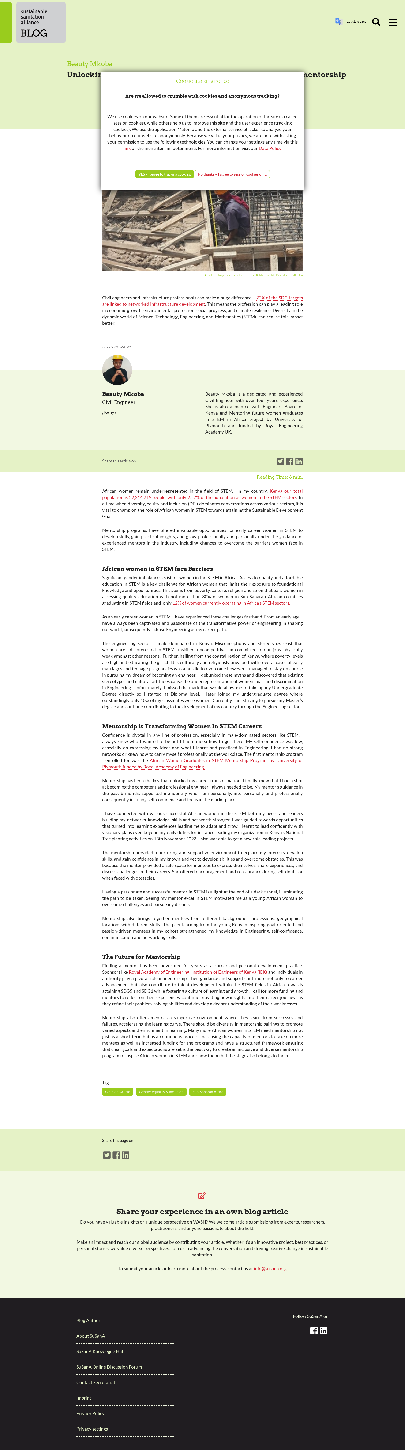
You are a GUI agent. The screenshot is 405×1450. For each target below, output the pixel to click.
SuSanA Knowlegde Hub (100, 1351)
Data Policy (270, 148)
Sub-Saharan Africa (207, 1091)
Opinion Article (117, 1091)
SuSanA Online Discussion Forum (109, 1367)
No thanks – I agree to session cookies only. (232, 174)
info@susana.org (270, 1268)
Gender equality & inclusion (161, 1091)
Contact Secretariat (95, 1382)
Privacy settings (92, 1428)
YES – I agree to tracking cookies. (165, 174)
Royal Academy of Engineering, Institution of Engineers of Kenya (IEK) (198, 972)
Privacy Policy (90, 1413)
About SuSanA (90, 1336)
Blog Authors (89, 1320)
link (127, 148)
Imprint (83, 1397)
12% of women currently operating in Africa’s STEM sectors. (231, 603)
